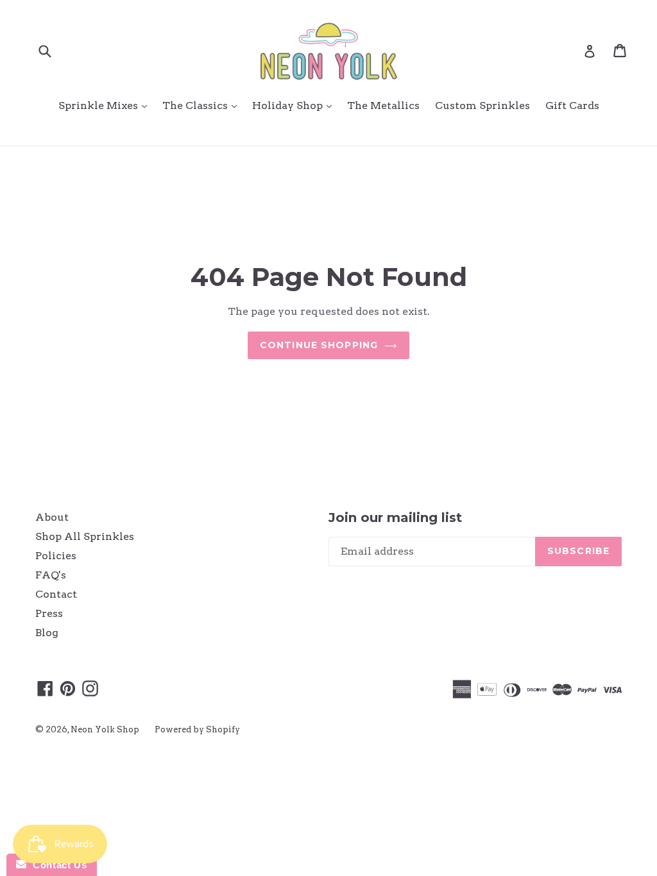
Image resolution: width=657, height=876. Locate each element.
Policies (55, 556)
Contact (56, 594)
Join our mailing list (395, 517)
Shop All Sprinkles (84, 536)
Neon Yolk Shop (105, 729)
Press (49, 613)
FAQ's (50, 575)
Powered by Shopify (197, 729)
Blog (46, 633)
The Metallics (383, 105)
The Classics (202, 105)
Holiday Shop (295, 105)
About (52, 517)
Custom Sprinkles (482, 105)
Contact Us (56, 864)
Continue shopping (319, 345)
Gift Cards (572, 105)
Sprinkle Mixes (105, 105)
